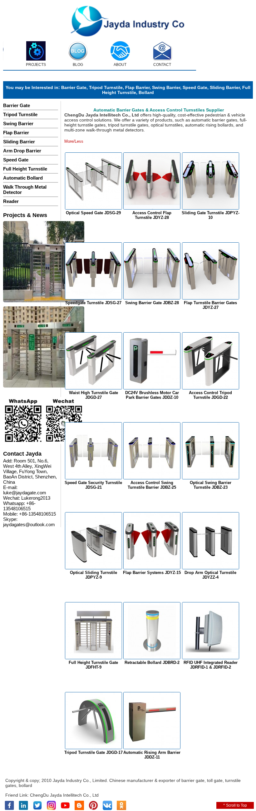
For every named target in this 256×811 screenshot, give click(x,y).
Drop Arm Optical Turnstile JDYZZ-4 (210, 575)
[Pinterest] (93, 809)
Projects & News (25, 215)
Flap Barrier (137, 87)
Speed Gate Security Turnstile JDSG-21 (93, 485)
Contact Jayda (22, 454)
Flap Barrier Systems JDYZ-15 (152, 572)
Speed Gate (195, 87)
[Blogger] (79, 809)
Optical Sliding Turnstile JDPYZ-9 (93, 575)
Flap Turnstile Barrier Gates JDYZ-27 (210, 305)
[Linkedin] (23, 809)
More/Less (73, 141)
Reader (11, 201)
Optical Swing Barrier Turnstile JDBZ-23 (210, 485)
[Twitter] (37, 809)
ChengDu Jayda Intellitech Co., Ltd (64, 795)
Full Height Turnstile (25, 168)
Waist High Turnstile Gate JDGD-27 (93, 395)
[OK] (121, 809)
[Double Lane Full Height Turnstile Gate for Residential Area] (43, 262)
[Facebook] (9, 809)
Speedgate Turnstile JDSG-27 (93, 302)
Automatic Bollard (23, 177)
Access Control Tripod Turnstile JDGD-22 (210, 395)
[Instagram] (51, 809)
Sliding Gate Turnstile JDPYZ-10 (210, 215)
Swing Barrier (166, 87)
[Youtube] (65, 809)
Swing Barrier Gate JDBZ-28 (152, 302)
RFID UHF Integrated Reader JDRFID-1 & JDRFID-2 (211, 665)
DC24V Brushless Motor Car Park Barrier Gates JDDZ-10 (152, 395)
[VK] (107, 809)
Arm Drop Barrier (22, 150)
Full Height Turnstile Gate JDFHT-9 (93, 665)
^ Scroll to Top (235, 805)
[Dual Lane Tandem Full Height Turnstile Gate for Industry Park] (43, 347)
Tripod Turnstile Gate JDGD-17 (93, 752)
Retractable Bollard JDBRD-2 (152, 662)
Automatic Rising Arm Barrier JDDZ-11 (151, 754)
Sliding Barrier (225, 87)
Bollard (146, 92)
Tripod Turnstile (106, 87)
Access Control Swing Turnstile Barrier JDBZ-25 (152, 485)
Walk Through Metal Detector (25, 189)
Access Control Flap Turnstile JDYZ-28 (151, 215)
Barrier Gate (73, 87)
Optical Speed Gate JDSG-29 (93, 212)
